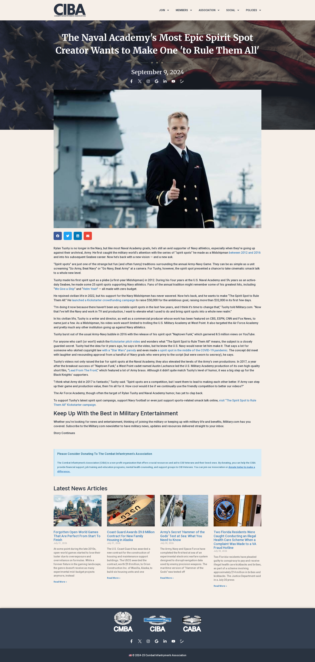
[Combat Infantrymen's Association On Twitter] (140, 81)
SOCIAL (230, 10)
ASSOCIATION (207, 10)
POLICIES (251, 10)
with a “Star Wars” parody (119, 350)
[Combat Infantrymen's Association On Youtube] (174, 81)
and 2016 (254, 252)
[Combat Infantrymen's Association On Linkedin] (166, 81)
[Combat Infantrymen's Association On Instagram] (149, 81)
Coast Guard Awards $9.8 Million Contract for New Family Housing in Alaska (131, 536)
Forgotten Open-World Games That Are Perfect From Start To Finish (77, 536)
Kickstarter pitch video (125, 341)
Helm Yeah (90, 289)
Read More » (60, 582)
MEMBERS (182, 10)
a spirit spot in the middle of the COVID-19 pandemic (193, 350)
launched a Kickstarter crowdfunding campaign (103, 300)
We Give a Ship (64, 289)
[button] (58, 236)
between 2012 (238, 252)
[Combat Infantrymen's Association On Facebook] (132, 81)
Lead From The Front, (83, 370)
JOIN (162, 10)
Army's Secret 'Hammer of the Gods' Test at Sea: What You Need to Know (182, 536)
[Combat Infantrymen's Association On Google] (157, 81)
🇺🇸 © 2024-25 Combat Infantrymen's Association (157, 655)
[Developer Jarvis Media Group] (182, 81)
